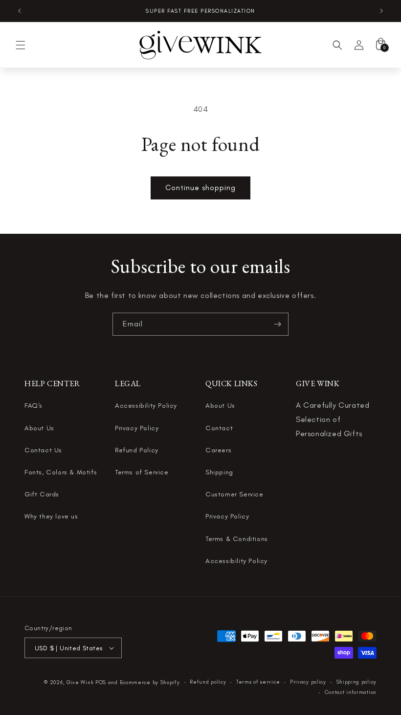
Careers (218, 450)
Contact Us (43, 450)
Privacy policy (308, 682)
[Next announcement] (381, 11)
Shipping (219, 472)
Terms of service (258, 682)
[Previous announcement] (19, 11)
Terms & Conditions (236, 539)
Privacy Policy (136, 428)
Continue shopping (200, 187)
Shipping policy (356, 682)
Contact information (351, 692)
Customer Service (234, 494)
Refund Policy (136, 450)
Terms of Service (142, 472)
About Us (39, 428)
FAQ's (33, 405)
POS (100, 682)
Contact (219, 428)
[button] (20, 45)
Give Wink (80, 682)
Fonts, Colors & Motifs (60, 472)
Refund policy (208, 682)
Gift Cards (41, 494)
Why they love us (51, 516)
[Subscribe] (277, 324)
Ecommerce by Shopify (150, 682)
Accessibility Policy (146, 405)
